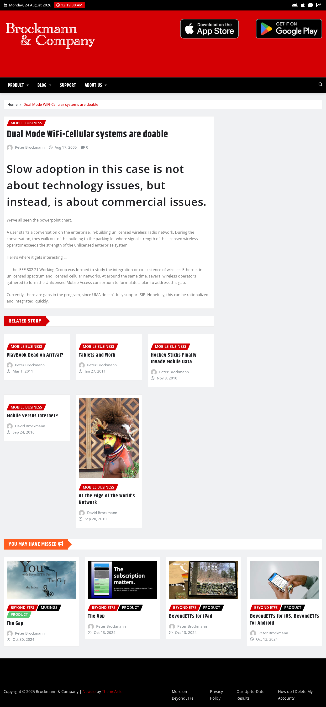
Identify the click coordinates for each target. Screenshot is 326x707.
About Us (94, 85)
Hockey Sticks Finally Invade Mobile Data (174, 358)
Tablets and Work (97, 355)
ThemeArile (112, 691)
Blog (42, 85)
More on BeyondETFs (183, 695)
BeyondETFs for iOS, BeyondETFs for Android (284, 619)
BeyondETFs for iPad (190, 616)
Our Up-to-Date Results (250, 695)
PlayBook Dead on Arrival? (35, 355)
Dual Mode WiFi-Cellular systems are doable (60, 104)
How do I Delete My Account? (295, 695)
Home (12, 104)
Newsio (89, 691)
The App (96, 616)
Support (68, 85)
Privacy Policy (216, 695)
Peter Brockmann (30, 147)
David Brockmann (30, 426)
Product (16, 85)
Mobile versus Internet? (32, 416)
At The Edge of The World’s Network (107, 499)
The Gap (15, 623)
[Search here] (320, 84)
